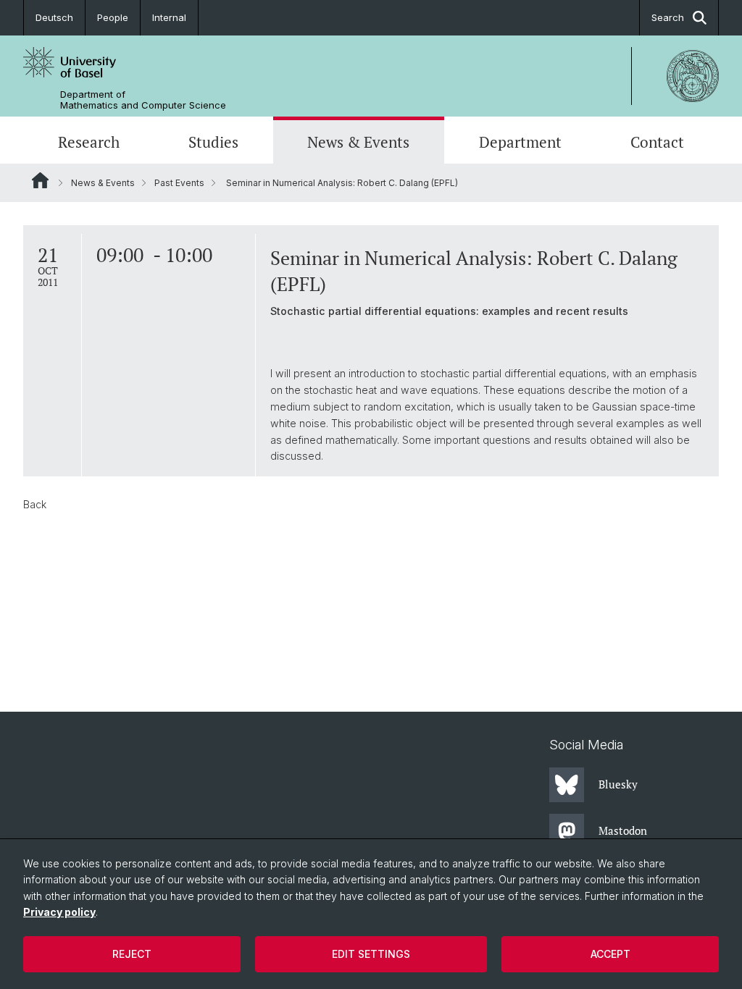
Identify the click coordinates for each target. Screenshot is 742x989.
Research (89, 142)
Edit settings (371, 954)
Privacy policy (59, 912)
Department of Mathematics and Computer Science (143, 100)
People (112, 17)
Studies (213, 142)
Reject (131, 954)
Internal (169, 17)
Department (520, 142)
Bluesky (618, 784)
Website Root (40, 180)
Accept (610, 954)
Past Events (179, 182)
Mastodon (623, 830)
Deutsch (54, 17)
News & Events (358, 142)
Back (34, 504)
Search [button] (667, 17)
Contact (657, 142)
